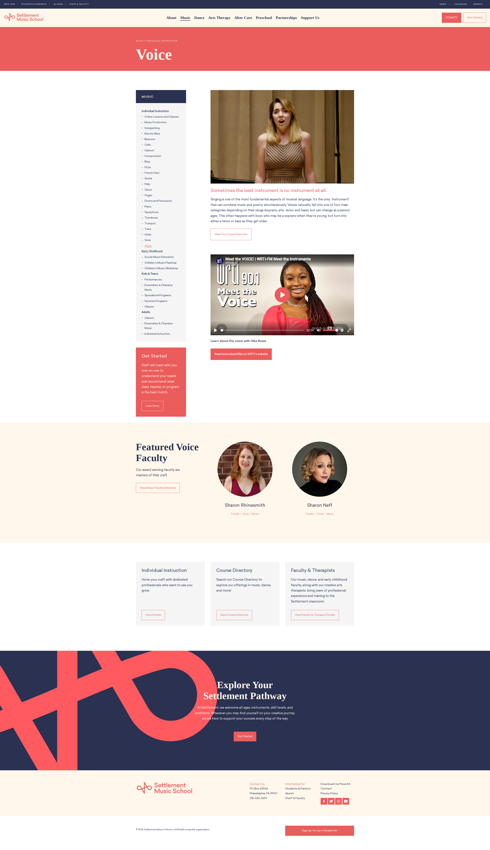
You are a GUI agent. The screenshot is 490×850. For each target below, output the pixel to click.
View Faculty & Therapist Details (315, 614)
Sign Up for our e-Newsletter (319, 830)
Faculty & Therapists (313, 570)
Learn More (152, 405)
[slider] (262, 330)
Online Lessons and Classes (162, 116)
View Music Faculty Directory (158, 487)
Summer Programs (156, 301)
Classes (149, 306)
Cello (148, 144)
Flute (148, 167)
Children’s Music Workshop (161, 268)
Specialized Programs (158, 295)
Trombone (151, 217)
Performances (153, 279)
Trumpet (150, 223)
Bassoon (150, 139)
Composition (153, 156)
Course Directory (234, 570)
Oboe (148, 189)
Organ (148, 195)
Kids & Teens (150, 273)
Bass (147, 161)
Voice (148, 246)
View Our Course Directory (231, 234)
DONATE (451, 17)
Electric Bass (152, 133)
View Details (153, 614)
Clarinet (149, 150)
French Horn (152, 173)
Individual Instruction (162, 41)
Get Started (474, 17)
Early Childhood (152, 251)
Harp (147, 184)
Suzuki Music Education (159, 257)
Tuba (148, 229)
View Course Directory (234, 614)
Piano (148, 206)
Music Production (156, 122)
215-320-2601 (258, 798)
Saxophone (152, 212)
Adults (146, 312)
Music (140, 41)
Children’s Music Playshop (161, 262)
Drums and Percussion (158, 200)
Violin (148, 234)
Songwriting (152, 128)
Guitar (148, 178)
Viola (148, 240)
